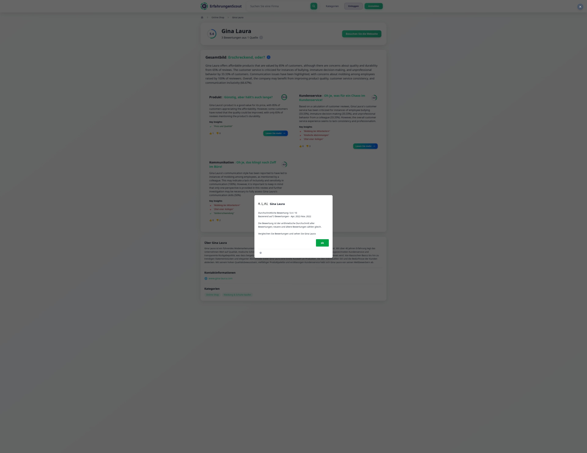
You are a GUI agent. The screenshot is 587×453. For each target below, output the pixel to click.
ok (322, 243)
